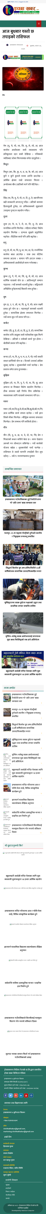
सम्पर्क (8, 1198)
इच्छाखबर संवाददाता (16, 45)
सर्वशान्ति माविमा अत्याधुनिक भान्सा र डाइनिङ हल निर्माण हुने (27, 814)
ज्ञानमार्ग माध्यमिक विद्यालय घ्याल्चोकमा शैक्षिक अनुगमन (23, 801)
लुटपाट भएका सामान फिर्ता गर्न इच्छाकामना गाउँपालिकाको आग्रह (23, 1055)
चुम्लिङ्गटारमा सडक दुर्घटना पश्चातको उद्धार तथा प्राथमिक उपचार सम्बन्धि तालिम (23, 604)
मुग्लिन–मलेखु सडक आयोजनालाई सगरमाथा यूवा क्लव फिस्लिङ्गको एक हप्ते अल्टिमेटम (23, 638)
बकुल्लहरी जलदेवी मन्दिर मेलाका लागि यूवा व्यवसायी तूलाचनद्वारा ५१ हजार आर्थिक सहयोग (23, 672)
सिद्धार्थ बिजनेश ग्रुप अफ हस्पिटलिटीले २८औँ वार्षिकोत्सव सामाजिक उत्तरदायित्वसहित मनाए (23, 569)
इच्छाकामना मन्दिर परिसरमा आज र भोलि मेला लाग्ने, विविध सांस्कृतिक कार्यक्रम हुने (26, 788)
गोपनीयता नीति (10, 1195)
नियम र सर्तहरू (10, 1191)
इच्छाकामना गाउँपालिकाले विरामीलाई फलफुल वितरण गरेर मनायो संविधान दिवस (27, 828)
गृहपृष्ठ (8, 1185)
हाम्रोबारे (8, 1188)
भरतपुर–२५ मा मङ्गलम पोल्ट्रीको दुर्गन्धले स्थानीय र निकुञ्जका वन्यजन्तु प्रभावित (23, 534)
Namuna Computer (28, 1210)
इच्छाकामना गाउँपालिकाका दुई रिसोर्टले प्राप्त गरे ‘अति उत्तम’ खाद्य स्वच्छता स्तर (23, 501)
